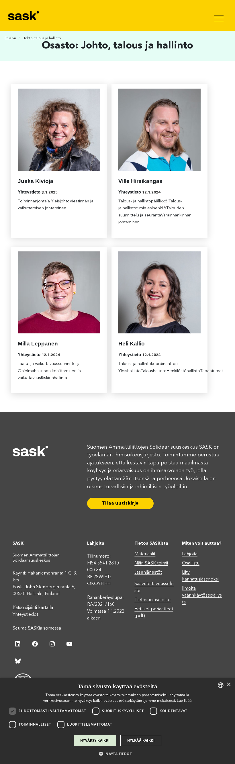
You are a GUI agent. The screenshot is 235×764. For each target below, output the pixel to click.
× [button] (228, 685)
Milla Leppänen (38, 344)
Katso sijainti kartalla (33, 607)
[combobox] (221, 685)
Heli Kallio (131, 344)
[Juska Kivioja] (59, 130)
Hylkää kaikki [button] (140, 740)
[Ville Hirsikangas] (159, 130)
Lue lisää (184, 700)
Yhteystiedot (25, 614)
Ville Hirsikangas (140, 181)
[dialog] (117, 721)
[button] (117, 753)
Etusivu (10, 38)
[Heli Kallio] (159, 292)
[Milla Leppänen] (59, 292)
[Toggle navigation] (219, 15)
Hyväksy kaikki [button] (95, 740)
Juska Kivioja (35, 181)
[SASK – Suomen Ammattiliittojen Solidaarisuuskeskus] (24, 15)
